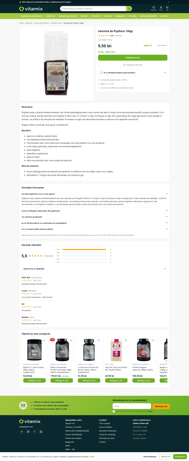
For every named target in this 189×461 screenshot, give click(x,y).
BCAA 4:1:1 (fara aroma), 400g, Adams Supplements (33, 369)
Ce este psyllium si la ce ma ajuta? (38, 194)
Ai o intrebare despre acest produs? (119, 72)
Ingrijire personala (67, 16)
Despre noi (70, 423)
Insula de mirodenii (41, 23)
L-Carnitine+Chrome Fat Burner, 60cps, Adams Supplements (88, 369)
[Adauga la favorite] (44, 340)
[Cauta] (129, 8)
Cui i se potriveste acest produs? (37, 229)
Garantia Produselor (107, 431)
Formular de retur (107, 438)
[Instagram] (28, 431)
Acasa (21, 23)
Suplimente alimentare (32, 16)
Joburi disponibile (149, 16)
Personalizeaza (149, 456)
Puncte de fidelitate (73, 434)
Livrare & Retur (105, 427)
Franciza (133, 16)
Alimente (50, 16)
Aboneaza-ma (161, 406)
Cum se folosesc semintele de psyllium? (41, 210)
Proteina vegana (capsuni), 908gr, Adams (142, 368)
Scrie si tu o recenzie (34, 268)
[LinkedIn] (41, 431)
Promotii (96, 16)
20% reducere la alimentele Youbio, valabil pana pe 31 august (46, 2)
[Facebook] (21, 431)
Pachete (84, 16)
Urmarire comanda (107, 434)
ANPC (67, 445)
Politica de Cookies (73, 438)
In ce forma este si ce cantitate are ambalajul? (44, 223)
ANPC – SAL (70, 449)
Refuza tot (165, 457)
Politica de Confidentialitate (77, 431)
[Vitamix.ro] (31, 8)
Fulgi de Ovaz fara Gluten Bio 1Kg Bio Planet (116, 368)
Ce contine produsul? (32, 217)
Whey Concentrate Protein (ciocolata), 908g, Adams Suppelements (61, 369)
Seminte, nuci (56, 23)
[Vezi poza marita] (56, 63)
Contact (102, 442)
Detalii (150, 411)
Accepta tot (180, 457)
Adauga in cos (133, 58)
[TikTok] (34, 431)
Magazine (120, 16)
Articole (164, 16)
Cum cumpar (104, 423)
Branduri (107, 16)
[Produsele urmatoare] (166, 361)
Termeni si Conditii (73, 427)
